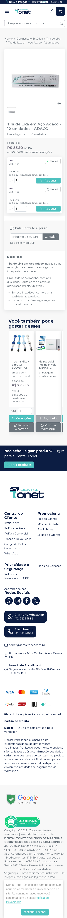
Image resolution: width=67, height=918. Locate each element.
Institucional (12, 523)
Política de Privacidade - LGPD (16, 576)
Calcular (51, 236)
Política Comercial (16, 533)
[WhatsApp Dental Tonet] (8, 600)
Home (8, 38)
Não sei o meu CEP (22, 242)
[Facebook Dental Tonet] (26, 600)
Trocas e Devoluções (17, 539)
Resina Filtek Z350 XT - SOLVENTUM (20, 365)
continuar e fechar (35, 912)
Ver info (54, 161)
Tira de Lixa (53, 38)
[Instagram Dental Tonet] (17, 600)
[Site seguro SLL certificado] (22, 799)
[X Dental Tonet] (35, 600)
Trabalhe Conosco (49, 566)
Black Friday (45, 529)
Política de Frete (15, 528)
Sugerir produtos (19, 465)
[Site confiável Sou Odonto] (22, 822)
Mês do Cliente (47, 518)
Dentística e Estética (29, 38)
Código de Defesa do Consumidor (17, 546)
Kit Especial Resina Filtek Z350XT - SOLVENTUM (47, 365)
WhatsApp (11, 553)
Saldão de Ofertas (49, 534)
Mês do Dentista (48, 524)
